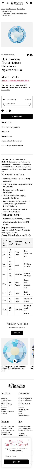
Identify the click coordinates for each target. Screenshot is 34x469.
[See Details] (15, 361)
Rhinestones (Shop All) (25, 398)
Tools (20, 411)
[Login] (27, 3)
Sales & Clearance (23, 415)
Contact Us (4, 402)
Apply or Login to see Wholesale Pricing (15, 81)
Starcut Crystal (5, 432)
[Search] (7, 3)
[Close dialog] (28, 440)
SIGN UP (16, 462)
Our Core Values (6, 400)
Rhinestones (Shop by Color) (25, 401)
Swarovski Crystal (6, 428)
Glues (20, 413)
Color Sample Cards (24, 404)
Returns (3, 409)
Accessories (22, 406)
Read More (5, 90)
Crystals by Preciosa (7, 426)
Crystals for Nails (23, 409)
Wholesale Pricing (6, 404)
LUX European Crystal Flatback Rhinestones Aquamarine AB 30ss (13, 369)
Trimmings (21, 408)
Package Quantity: (17, 99)
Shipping (4, 408)
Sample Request (6, 406)
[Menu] (3, 3)
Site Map (4, 413)
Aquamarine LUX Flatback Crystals (14, 230)
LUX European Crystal (8, 54)
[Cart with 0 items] (31, 3)
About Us (4, 398)
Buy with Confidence (7, 411)
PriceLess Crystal (6, 434)
